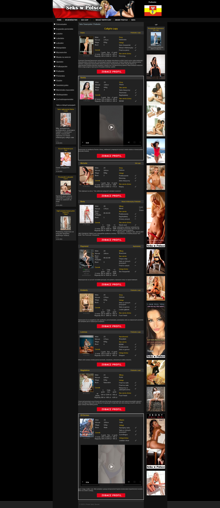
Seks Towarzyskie (85, 24)
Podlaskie (97, 24)
